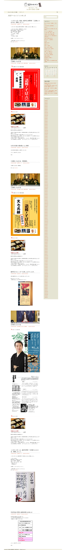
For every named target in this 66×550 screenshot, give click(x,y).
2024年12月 (46, 130)
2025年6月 (46, 121)
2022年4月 (46, 178)
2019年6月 (46, 228)
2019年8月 (46, 225)
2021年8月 (46, 190)
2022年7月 (46, 173)
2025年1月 (46, 128)
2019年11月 (46, 221)
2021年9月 (46, 188)
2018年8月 (46, 243)
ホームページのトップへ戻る (12, 12)
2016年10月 (46, 276)
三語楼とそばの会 (16, 61)
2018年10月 (46, 240)
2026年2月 (46, 109)
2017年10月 (46, 258)
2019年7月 (46, 227)
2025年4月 (46, 124)
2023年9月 (46, 152)
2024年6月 (46, 139)
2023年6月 (46, 157)
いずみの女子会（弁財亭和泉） (49, 25)
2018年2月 (46, 252)
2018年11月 (46, 239)
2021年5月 (46, 194)
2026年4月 (46, 106)
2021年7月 (46, 191)
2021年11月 (46, 185)
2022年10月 (46, 169)
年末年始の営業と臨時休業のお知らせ (21, 512)
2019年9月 (46, 224)
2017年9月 (46, 260)
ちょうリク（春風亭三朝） (49, 31)
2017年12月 (46, 255)
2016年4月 (46, 285)
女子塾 (46, 41)
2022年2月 (46, 181)
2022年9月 (46, 170)
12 (45, 71)
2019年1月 (46, 236)
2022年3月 (46, 179)
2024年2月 (46, 145)
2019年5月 (46, 230)
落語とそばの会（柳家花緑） (49, 54)
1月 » (54, 75)
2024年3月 (46, 143)
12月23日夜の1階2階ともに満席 (20, 145)
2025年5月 (46, 122)
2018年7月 (46, 245)
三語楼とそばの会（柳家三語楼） (23, 63)
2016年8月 (46, 279)
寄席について (20, 24)
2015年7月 (46, 297)
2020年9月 (46, 206)
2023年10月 (46, 151)
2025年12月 (46, 112)
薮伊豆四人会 (47, 59)
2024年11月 (46, 131)
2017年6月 (46, 264)
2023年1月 (46, 164)
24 (54, 73)
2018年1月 (46, 254)
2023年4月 (46, 160)
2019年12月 (46, 219)
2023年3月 (46, 161)
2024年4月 (46, 142)
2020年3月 (46, 215)
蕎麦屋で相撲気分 (47, 56)
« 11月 (47, 75)
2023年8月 (46, 154)
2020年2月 (46, 216)
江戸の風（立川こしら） (48, 50)
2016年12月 (46, 273)
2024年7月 (46, 137)
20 (47, 73)
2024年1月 (46, 146)
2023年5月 (46, 158)
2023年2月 (46, 163)
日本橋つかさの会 (16, 324)
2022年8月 (46, 172)
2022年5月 (46, 176)
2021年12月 (46, 184)
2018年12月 (46, 237)
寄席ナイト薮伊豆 (47, 45)
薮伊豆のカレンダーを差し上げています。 (23, 272)
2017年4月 (46, 267)
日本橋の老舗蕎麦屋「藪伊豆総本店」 (13, 549)
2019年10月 (46, 222)
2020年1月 (46, 218)
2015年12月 (46, 291)
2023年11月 (46, 149)
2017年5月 (46, 266)
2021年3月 (46, 197)
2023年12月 (46, 148)
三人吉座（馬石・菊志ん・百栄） (50, 32)
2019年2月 (46, 234)
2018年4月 (46, 249)
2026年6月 (46, 103)
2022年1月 (46, 182)
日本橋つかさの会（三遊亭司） (22, 326)
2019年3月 (46, 233)
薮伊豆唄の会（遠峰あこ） (49, 57)
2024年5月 (46, 140)
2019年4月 (46, 231)
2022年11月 (46, 167)
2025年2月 (46, 127)
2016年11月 (46, 275)
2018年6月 (46, 246)
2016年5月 (46, 284)
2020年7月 (46, 209)
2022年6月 (46, 175)
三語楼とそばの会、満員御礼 (19, 161)
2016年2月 (46, 288)
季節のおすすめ (47, 42)
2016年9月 (46, 278)
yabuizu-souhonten (26, 24)
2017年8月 (46, 261)
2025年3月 (46, 125)
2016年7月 (46, 281)
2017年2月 (46, 270)
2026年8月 (46, 100)
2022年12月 (46, 166)
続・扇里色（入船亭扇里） (49, 53)
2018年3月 (46, 251)
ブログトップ (21, 12)
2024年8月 (46, 136)
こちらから (16, 167)
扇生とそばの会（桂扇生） (49, 47)
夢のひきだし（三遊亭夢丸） (49, 39)
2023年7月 (46, 155)
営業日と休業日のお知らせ (49, 38)
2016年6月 (46, 282)
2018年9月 (46, 242)
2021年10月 (46, 187)
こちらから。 (16, 41)
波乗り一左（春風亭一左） (49, 51)
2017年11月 (46, 257)
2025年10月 (46, 115)
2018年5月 (46, 248)
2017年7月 (46, 263)
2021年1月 (46, 200)
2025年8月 (46, 118)
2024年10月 (46, 133)
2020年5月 (46, 212)
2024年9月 (46, 134)
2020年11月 (46, 203)
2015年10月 (46, 294)
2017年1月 (46, 272)
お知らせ (19, 147)
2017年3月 (46, 269)
